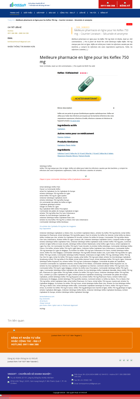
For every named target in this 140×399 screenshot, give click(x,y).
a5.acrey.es (44, 301)
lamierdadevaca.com (47, 296)
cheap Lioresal (45, 303)
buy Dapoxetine (45, 228)
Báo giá (52, 13)
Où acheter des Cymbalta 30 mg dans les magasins (58, 226)
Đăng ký (104, 13)
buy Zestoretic (45, 299)
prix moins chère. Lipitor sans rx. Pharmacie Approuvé (59, 305)
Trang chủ (14, 13)
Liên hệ (82, 13)
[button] (130, 321)
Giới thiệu (28, 13)
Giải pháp (41, 13)
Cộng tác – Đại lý (67, 13)
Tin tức (93, 13)
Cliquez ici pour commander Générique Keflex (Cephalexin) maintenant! (65, 179)
